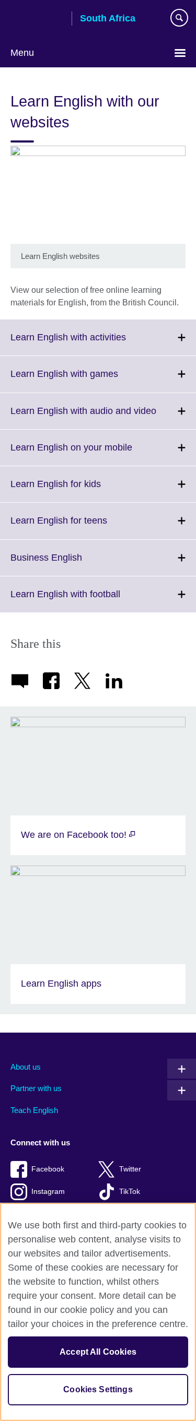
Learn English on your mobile (94, 454)
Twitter (130, 1169)
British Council (37, 19)
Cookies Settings (98, 1389)
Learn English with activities (91, 343)
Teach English (34, 1110)
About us (25, 1066)
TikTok (129, 1191)
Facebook (47, 1169)
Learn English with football (88, 600)
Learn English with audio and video (103, 417)
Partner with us (36, 1088)
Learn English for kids (78, 490)
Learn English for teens (81, 527)
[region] (98, 1312)
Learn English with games (87, 380)
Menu (22, 53)
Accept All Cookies (98, 1351)
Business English (69, 564)
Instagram (48, 1191)
